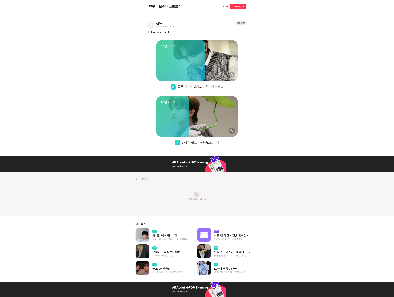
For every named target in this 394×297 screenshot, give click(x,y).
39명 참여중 (237, 239)
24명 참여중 (241, 255)
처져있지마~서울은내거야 (163, 239)
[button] (225, 6)
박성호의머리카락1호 (161, 272)
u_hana (155, 255)
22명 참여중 (182, 239)
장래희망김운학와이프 (224, 255)
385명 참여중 (166, 255)
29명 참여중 (240, 272)
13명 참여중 (178, 272)
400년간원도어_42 (222, 239)
